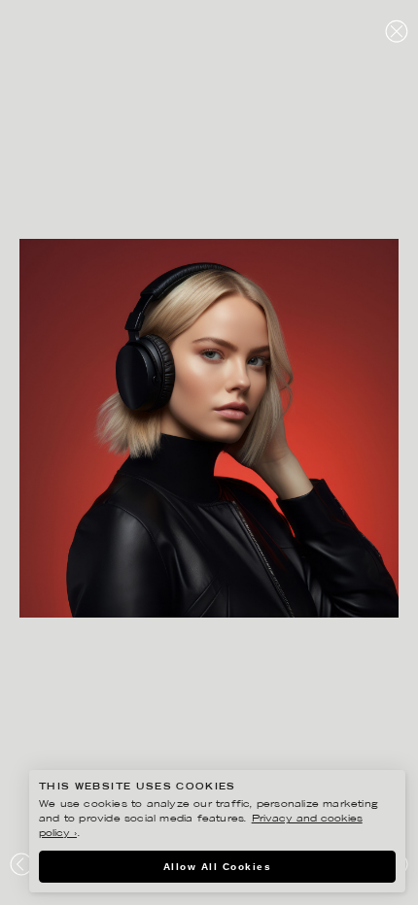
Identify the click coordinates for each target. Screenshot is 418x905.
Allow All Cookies (217, 866)
